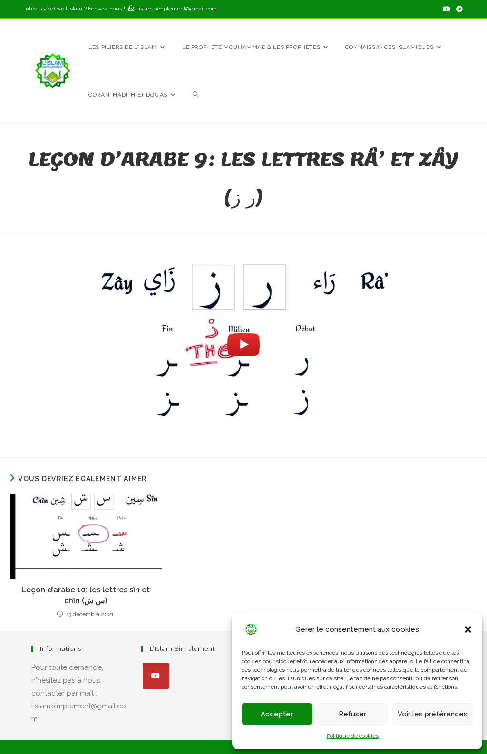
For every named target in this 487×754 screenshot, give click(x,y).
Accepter (277, 714)
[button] (468, 629)
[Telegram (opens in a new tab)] (458, 9)
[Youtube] (156, 676)
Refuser (352, 714)
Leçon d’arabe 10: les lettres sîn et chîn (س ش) (85, 595)
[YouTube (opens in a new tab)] (446, 9)
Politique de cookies (353, 736)
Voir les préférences (433, 714)
